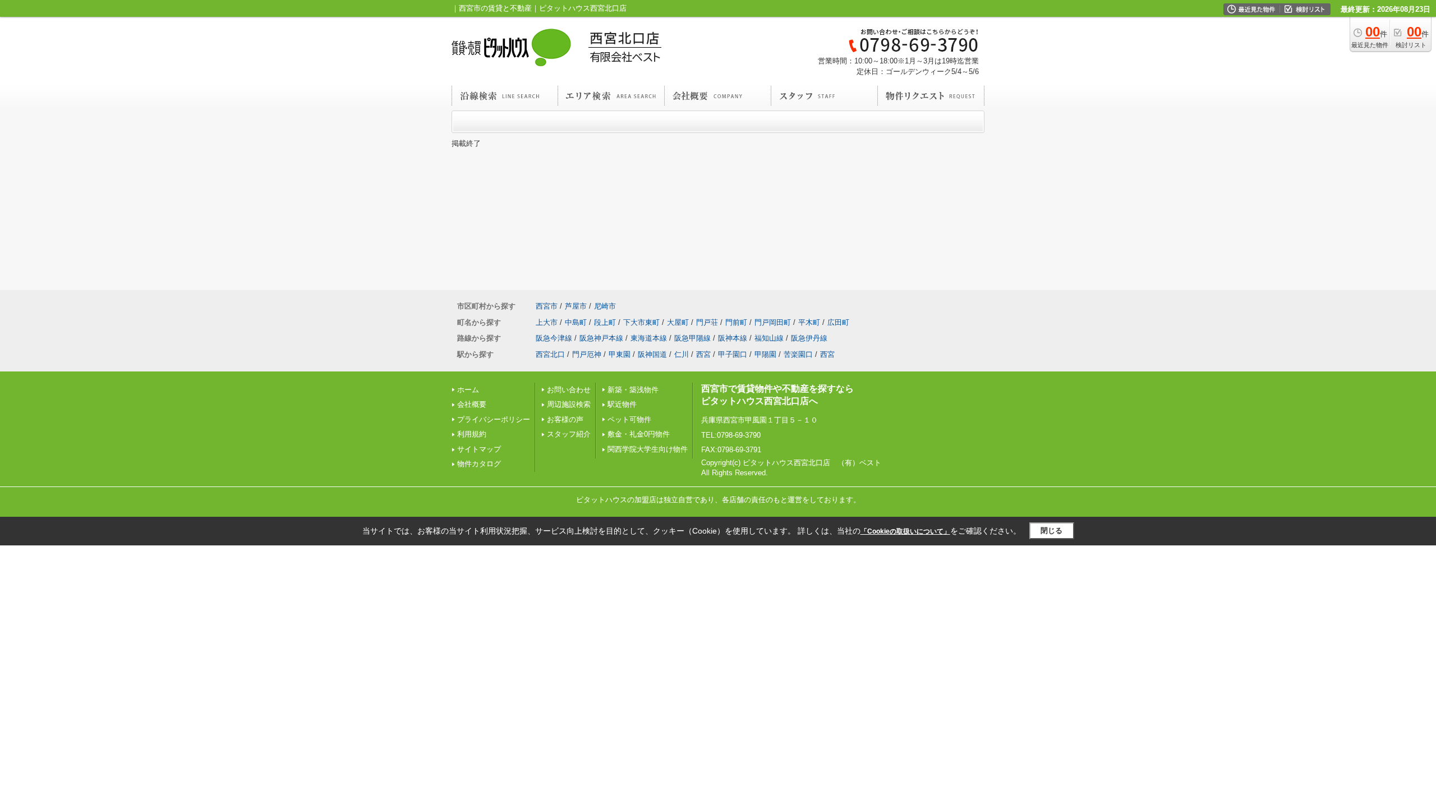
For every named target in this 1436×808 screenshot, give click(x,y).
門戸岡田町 (772, 322)
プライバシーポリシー (493, 419)
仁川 (681, 354)
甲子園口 (732, 354)
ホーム (468, 389)
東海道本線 (648, 338)
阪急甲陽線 (692, 338)
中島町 (576, 322)
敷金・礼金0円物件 (638, 434)
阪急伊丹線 (809, 338)
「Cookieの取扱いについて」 (905, 531)
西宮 (703, 354)
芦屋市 (576, 306)
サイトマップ (479, 449)
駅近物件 (622, 404)
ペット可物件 (629, 419)
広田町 (838, 322)
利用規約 (471, 434)
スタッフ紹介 (569, 434)
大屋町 (678, 322)
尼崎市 (605, 306)
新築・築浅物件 (633, 389)
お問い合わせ (569, 389)
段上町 (605, 322)
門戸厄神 (586, 354)
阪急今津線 (554, 338)
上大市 (547, 322)
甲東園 (619, 354)
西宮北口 (550, 354)
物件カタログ (479, 464)
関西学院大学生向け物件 (647, 449)
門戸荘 (707, 322)
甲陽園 (765, 354)
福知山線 (769, 338)
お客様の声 (565, 419)
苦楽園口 (798, 354)
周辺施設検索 (569, 404)
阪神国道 (652, 354)
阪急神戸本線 (601, 338)
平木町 (809, 322)
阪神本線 (732, 338)
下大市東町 (641, 322)
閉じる (1051, 530)
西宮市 (547, 306)
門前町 (736, 322)
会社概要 (471, 404)
